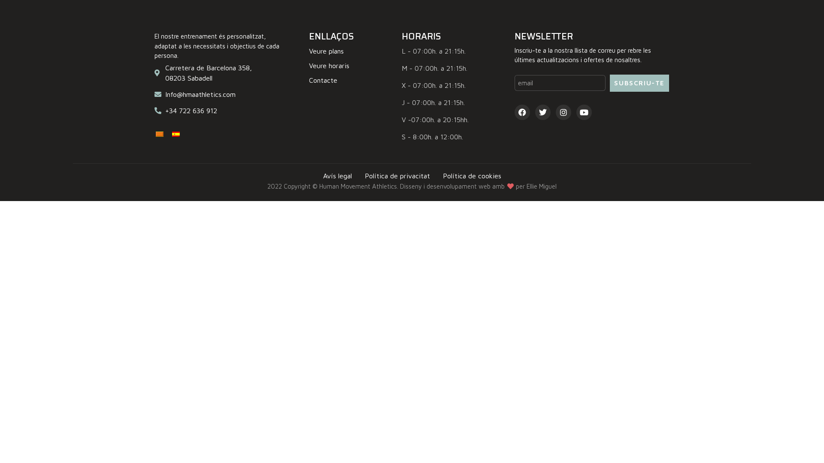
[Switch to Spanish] (176, 133)
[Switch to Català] (159, 133)
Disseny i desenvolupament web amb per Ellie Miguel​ (478, 186)
